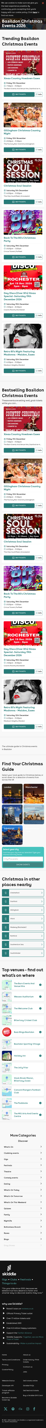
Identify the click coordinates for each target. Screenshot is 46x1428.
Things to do (9, 1283)
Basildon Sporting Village (27, 1044)
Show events (23, 864)
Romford (24, 936)
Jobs (25, 1372)
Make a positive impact (30, 1343)
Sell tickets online (30, 1380)
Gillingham (24, 910)
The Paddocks (21, 1103)
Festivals (25, 1279)
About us (26, 1355)
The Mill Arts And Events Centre (26, 1115)
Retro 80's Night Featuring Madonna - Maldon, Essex (19, 353)
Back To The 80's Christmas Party (20, 239)
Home (4, 1355)
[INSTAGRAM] (27, 1409)
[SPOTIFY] (13, 1409)
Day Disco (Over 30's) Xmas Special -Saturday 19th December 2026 (20, 296)
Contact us (27, 1367)
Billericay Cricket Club (25, 1020)
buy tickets (21, 94)
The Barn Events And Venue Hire (24, 985)
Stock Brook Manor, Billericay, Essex (23, 1079)
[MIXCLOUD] (20, 1409)
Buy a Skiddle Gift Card (33, 1395)
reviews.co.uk (27, 1308)
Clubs (13, 1279)
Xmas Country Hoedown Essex (22, 78)
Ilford (24, 918)
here (35, 12)
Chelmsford (24, 893)
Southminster (24, 953)
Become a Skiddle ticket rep (9, 1398)
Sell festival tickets (31, 1390)
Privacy (5, 1364)
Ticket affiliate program (8, 1391)
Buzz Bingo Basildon (24, 1032)
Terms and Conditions (11, 1360)
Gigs (4, 1279)
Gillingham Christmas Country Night (22, 132)
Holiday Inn (20, 1055)
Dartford (24, 901)
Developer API (8, 1385)
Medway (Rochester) (24, 927)
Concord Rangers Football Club (27, 1091)
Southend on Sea (24, 944)
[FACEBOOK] (34, 1409)
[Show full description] (40, 984)
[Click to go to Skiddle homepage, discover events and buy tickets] (9, 1270)
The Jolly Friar (21, 1067)
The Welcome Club (23, 1008)
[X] (5, 1409)
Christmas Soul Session (17, 185)
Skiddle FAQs (28, 1385)
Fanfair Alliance (25, 1333)
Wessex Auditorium (24, 996)
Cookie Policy (7, 1369)
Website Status (8, 1380)
